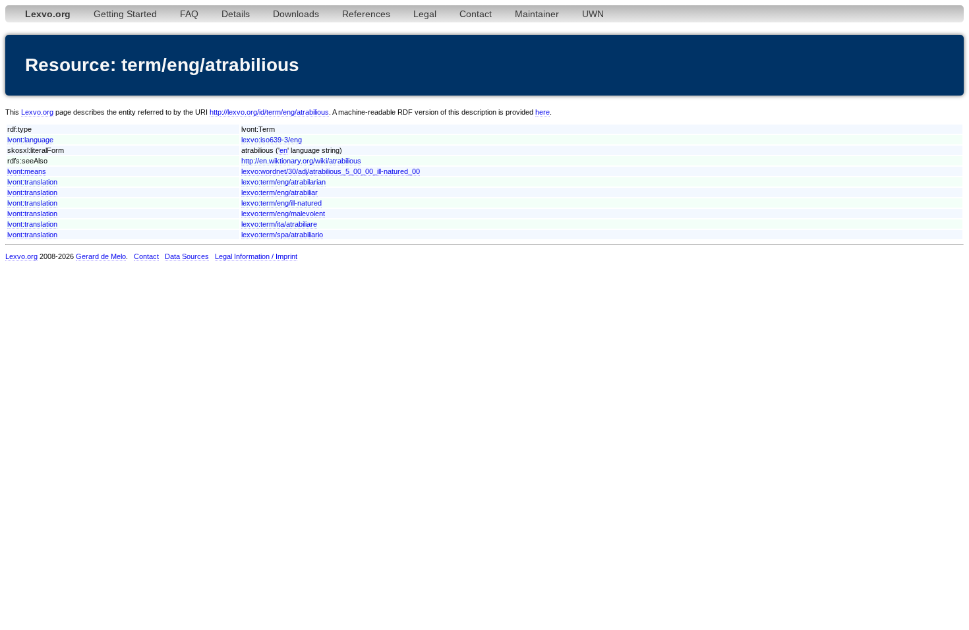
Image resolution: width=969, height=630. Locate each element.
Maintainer (537, 14)
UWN (593, 14)
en (283, 150)
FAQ (189, 14)
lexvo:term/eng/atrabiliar (279, 192)
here (542, 112)
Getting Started (125, 14)
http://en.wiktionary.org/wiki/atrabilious (301, 161)
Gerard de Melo (101, 256)
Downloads (296, 14)
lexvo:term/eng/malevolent (283, 213)
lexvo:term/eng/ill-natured (281, 203)
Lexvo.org (37, 112)
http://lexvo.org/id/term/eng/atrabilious (269, 112)
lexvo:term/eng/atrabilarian (283, 182)
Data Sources (187, 256)
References (366, 14)
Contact (475, 14)
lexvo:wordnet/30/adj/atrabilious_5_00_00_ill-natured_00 (330, 171)
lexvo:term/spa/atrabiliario (282, 235)
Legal (424, 14)
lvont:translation (32, 182)
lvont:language (30, 140)
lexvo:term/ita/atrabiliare (279, 224)
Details (235, 14)
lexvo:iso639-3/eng (271, 140)
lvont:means (26, 171)
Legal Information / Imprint (256, 256)
